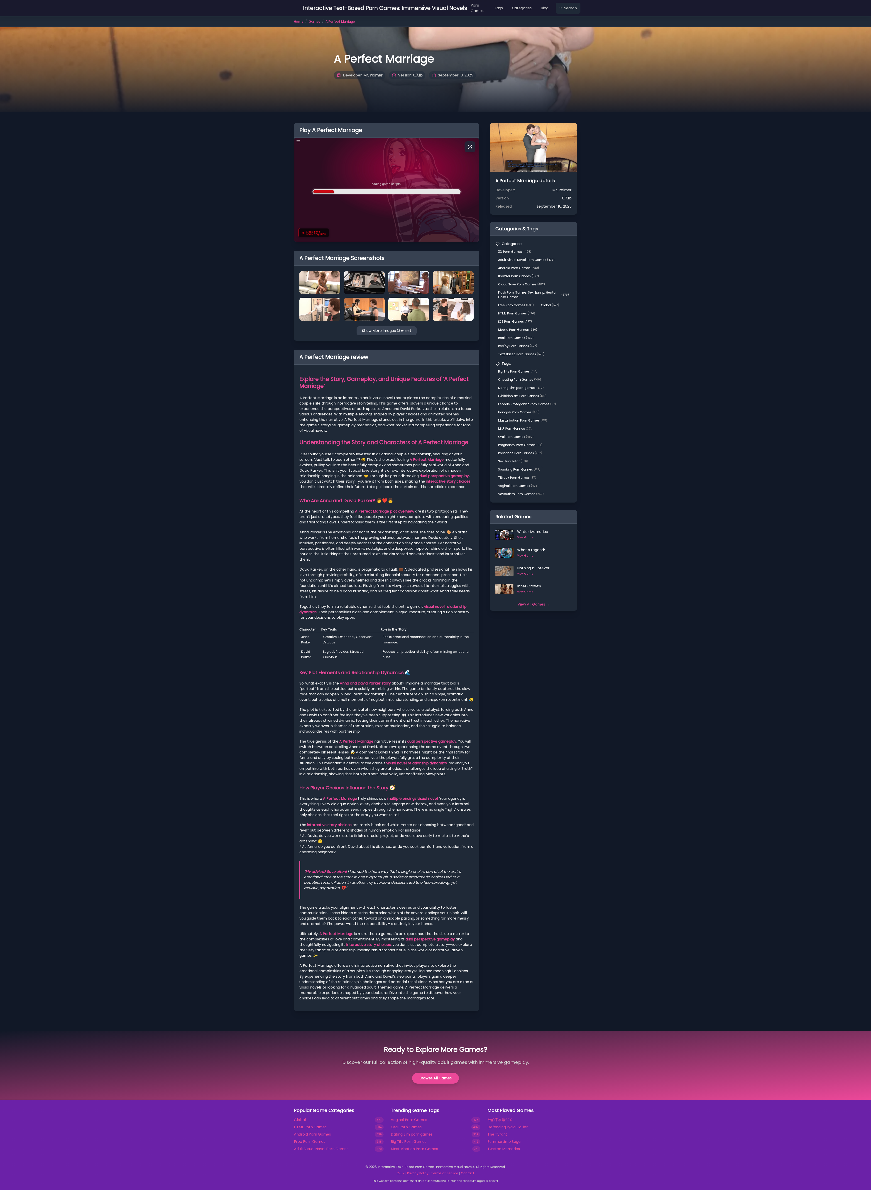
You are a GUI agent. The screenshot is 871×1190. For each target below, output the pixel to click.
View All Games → (534, 604)
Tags (498, 8)
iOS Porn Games (515, 321)
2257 (400, 1173)
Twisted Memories (503, 1148)
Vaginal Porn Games (518, 485)
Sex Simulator (513, 461)
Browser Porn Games (518, 276)
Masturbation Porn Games (522, 420)
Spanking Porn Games (519, 469)
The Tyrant (497, 1134)
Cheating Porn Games (519, 379)
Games (314, 21)
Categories (522, 8)
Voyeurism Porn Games (521, 494)
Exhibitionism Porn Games (522, 396)
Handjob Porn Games (519, 412)
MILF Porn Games (515, 428)
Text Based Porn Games (521, 354)
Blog (544, 8)
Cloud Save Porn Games (521, 284)
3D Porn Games (514, 251)
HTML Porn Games (516, 313)
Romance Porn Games (520, 453)
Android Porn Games (518, 268)
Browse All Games (435, 1078)
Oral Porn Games (515, 436)
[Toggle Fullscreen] (470, 146)
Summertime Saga (504, 1141)
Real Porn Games (515, 338)
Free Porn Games (516, 305)
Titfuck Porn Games (517, 477)
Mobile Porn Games (517, 329)
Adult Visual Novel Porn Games (526, 260)
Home (298, 21)
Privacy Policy (417, 1173)
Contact (467, 1173)
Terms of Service (444, 1173)
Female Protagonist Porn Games (527, 404)
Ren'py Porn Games (517, 346)
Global (550, 305)
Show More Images (386, 330)
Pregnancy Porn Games (520, 445)
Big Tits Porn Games (517, 371)
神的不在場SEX (499, 1119)
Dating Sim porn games (521, 387)
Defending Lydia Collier (507, 1127)
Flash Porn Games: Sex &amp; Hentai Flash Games (533, 294)
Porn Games (477, 8)
